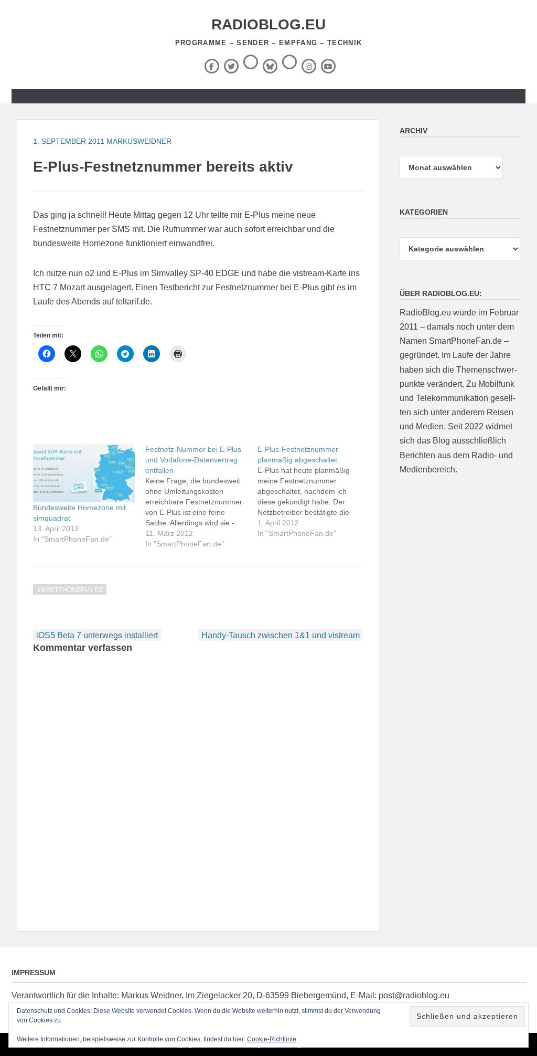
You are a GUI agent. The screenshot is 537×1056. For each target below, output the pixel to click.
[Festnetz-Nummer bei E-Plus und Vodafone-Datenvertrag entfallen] (201, 496)
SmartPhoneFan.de (69, 590)
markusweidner (138, 141)
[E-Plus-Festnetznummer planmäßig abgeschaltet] (313, 491)
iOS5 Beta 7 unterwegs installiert (97, 635)
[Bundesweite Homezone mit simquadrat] (84, 473)
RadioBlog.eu (268, 24)
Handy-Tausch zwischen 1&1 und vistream (280, 635)
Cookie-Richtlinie (271, 1039)
